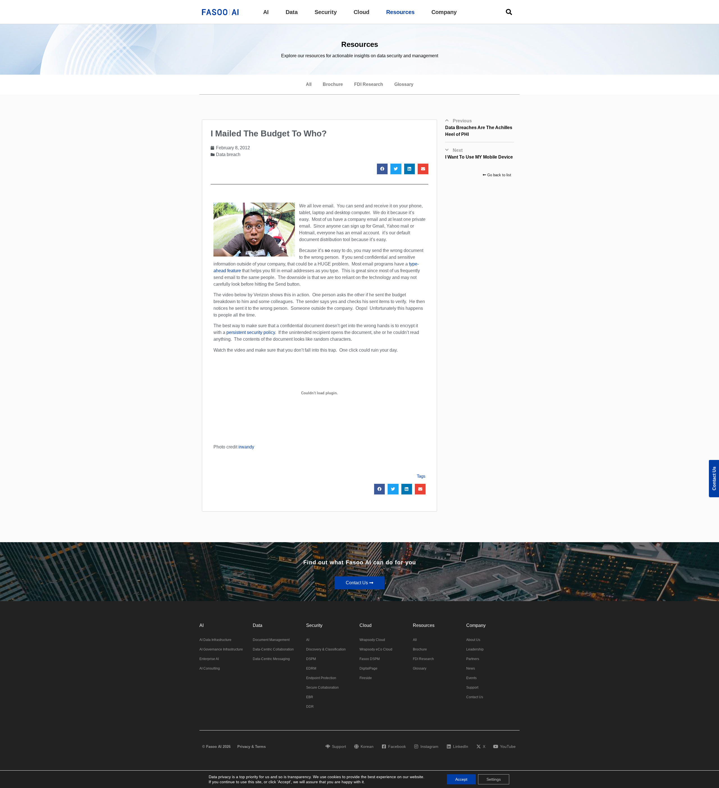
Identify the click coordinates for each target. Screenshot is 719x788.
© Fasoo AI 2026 (216, 747)
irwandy (246, 447)
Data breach (228, 154)
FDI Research (368, 84)
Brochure (333, 84)
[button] (266, 12)
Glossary (403, 84)
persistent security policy (250, 332)
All (308, 84)
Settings (493, 779)
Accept (461, 779)
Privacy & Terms (251, 747)
